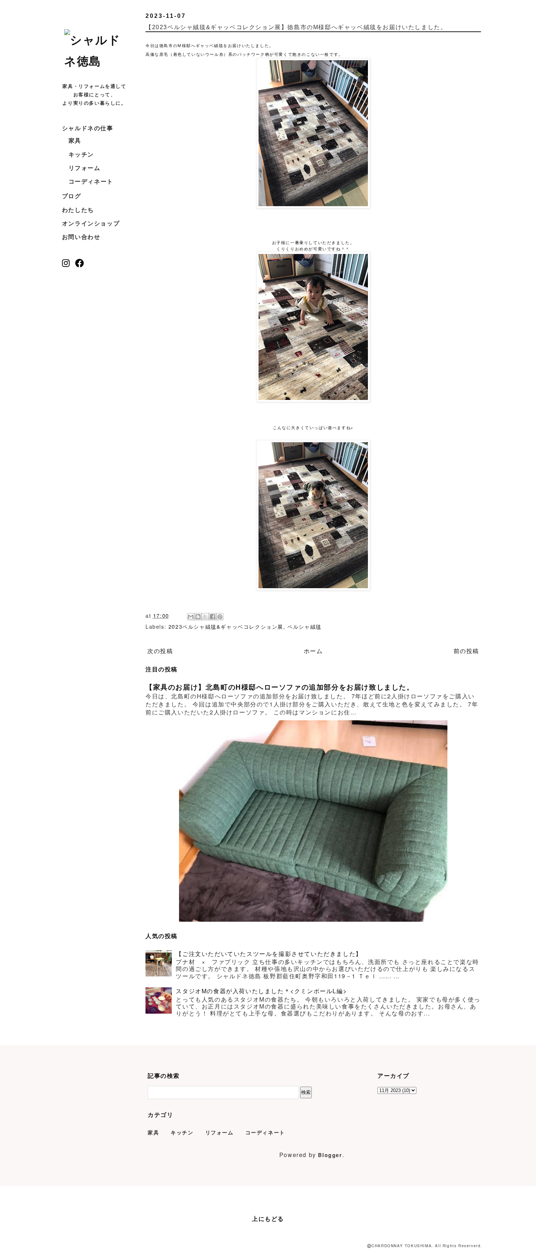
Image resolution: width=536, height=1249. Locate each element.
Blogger (330, 1155)
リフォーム (85, 167)
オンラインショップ (91, 223)
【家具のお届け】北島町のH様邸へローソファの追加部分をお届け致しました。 (279, 687)
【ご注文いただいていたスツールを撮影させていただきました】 (269, 953)
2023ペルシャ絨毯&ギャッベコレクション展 (225, 626)
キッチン (81, 154)
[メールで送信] (190, 616)
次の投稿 (160, 651)
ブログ (71, 196)
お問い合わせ (81, 236)
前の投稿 (466, 651)
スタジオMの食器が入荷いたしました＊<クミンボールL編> (261, 991)
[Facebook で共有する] (212, 616)
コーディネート (91, 181)
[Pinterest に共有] (220, 616)
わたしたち (78, 209)
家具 (75, 140)
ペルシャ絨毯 (304, 626)
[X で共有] (205, 616)
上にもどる (268, 1218)
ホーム (313, 651)
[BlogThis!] (198, 616)
